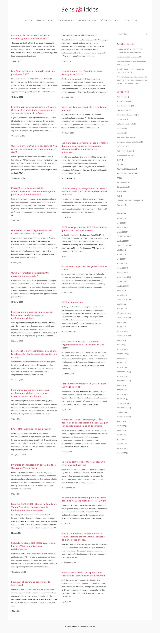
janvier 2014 (121, 453)
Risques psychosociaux (125, 173)
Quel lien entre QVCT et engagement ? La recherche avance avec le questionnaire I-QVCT (34, 149)
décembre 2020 (123, 313)
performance (122, 146)
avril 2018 (120, 344)
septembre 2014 (123, 417)
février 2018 (121, 349)
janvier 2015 (121, 399)
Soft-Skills (120, 191)
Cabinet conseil (122, 110)
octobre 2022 (122, 286)
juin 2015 (120, 385)
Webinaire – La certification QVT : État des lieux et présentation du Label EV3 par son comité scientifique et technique (85, 422)
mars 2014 (120, 444)
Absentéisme (122, 97)
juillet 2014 (121, 426)
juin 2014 (120, 430)
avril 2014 (120, 439)
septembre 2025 (123, 245)
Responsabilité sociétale (126, 169)
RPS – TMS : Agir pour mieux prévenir (31, 429)
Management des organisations (128, 142)
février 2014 (121, 448)
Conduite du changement (126, 115)
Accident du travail (124, 101)
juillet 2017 (121, 358)
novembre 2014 (122, 408)
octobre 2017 (122, 354)
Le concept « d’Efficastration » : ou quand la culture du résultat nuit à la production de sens (34, 354)
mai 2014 (120, 435)
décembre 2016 (123, 372)
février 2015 (121, 394)
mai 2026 (120, 218)
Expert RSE (121, 128)
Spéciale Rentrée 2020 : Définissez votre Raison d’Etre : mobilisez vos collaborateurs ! (33, 546)
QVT (118, 164)
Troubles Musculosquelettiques (128, 200)
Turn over (120, 205)
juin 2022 (120, 290)
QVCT (119, 160)
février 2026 (121, 227)
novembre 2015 (122, 381)
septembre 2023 (123, 277)
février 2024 (121, 272)
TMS (118, 196)
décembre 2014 (123, 403)
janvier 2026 (121, 232)
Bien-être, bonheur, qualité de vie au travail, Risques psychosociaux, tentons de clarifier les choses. (83, 536)
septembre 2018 (123, 335)
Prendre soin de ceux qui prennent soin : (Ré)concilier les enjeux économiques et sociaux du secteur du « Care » (33, 110)
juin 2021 (120, 304)
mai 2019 (120, 326)
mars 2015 (120, 390)
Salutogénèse (122, 182)
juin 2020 (120, 322)
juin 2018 (120, 340)
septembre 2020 (123, 317)
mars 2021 (120, 308)
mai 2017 (120, 363)
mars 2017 (120, 367)
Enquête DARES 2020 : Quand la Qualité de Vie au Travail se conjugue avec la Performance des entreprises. (34, 507)
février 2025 (121, 268)
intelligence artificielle (125, 137)
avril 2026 (120, 223)
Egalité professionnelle (125, 124)
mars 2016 (120, 376)
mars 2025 (120, 263)
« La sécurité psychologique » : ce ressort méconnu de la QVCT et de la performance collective (85, 191)
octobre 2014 (122, 412)
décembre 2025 (123, 236)
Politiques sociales (124, 151)
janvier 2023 (121, 281)
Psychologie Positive (124, 155)
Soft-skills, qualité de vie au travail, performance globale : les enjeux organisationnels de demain (30, 393)
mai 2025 (120, 254)
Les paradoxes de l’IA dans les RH (80, 35)
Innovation (121, 133)
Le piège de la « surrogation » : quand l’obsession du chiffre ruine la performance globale (31, 315)
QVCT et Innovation (72, 302)
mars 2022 (120, 295)
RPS (118, 178)
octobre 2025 (122, 241)
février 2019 (121, 331)
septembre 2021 (123, 299)
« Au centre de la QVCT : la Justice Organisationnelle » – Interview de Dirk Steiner (83, 344)
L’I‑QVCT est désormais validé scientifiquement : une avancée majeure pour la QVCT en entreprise (33, 191)
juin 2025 (120, 250)
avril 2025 (120, 259)
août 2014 (120, 421)
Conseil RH (121, 119)
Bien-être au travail (124, 106)
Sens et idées (122, 187)
